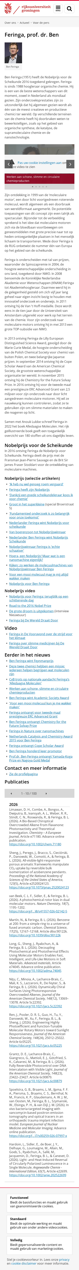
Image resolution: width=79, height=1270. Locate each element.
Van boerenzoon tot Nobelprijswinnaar (37, 532)
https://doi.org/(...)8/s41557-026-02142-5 (38, 911)
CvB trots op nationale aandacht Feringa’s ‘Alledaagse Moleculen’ (39, 681)
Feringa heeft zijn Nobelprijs (29, 490)
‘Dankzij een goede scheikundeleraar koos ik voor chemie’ (41, 497)
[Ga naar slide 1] (32, 187)
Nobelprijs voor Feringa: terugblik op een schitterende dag (38, 598)
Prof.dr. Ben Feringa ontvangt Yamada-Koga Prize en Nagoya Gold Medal (40, 758)
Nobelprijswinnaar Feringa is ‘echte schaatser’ (34, 548)
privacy (64, 1260)
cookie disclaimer (23, 1263)
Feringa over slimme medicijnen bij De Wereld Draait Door (36, 645)
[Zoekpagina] (69, 8)
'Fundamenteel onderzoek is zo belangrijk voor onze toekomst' (39, 515)
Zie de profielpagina (23, 774)
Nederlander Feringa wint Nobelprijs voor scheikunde (39, 525)
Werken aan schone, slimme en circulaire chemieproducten (38, 690)
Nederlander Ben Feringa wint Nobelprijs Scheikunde (38, 539)
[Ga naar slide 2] (36, 187)
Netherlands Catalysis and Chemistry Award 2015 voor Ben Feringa (40, 738)
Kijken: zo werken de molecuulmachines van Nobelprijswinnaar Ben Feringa (41, 567)
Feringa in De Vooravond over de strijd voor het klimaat (40, 636)
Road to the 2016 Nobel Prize (30, 606)
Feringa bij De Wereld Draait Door (33, 620)
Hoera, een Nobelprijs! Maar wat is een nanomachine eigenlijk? (37, 558)
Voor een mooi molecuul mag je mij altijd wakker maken (38, 576)
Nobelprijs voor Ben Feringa (29, 584)
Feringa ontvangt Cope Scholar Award (36, 746)
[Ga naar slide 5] (46, 187)
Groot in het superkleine (26, 504)
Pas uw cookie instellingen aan (40, 163)
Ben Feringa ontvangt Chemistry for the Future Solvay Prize (37, 724)
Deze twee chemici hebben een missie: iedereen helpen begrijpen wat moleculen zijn (39, 670)
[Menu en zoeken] (58, 8)
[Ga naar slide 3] (39, 187)
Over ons (10, 22)
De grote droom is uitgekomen (31, 611)
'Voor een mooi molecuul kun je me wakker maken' (40, 705)
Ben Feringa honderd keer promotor (35, 751)
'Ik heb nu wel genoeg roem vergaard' (36, 484)
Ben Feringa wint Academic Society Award (39, 698)
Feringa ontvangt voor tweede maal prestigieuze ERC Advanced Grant (34, 714)
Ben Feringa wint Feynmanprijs (31, 661)
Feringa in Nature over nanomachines (36, 731)
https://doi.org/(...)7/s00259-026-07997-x (38, 1136)
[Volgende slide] (70, 164)
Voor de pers (41, 22)
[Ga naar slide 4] (43, 187)
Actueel (24, 22)
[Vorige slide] (9, 164)
